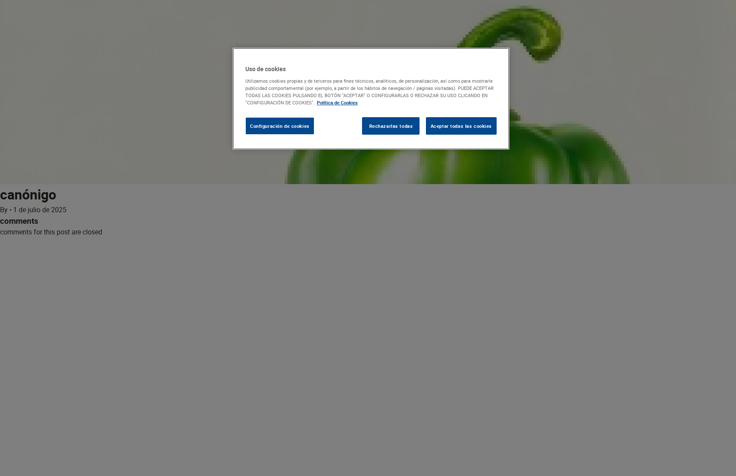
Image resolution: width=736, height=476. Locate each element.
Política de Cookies (337, 102)
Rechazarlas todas (391, 126)
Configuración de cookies (280, 126)
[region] (371, 99)
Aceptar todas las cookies (461, 126)
